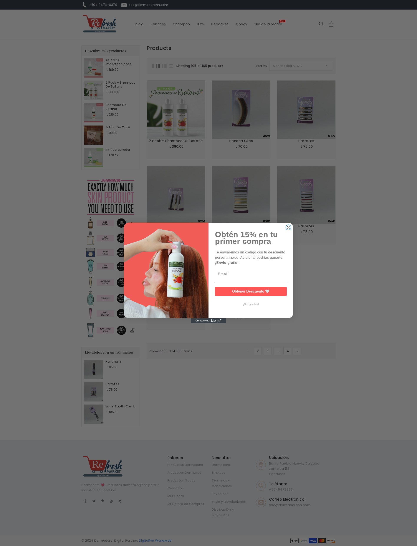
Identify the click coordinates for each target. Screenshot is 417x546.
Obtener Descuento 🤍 (251, 291)
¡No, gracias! (251, 304)
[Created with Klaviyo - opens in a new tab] (208, 320)
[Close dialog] (288, 227)
